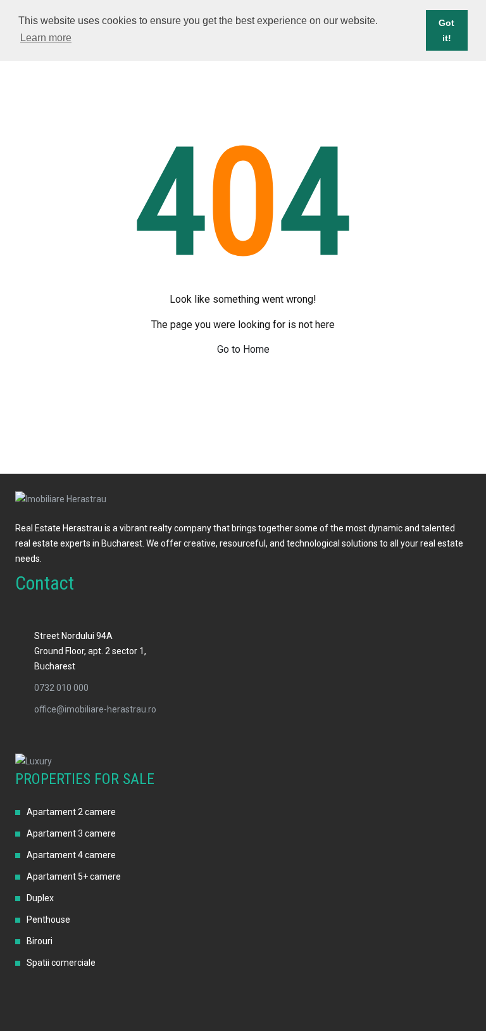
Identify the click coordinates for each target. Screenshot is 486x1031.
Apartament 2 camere (71, 812)
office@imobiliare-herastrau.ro (95, 709)
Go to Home (243, 349)
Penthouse (48, 919)
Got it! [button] (446, 30)
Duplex (40, 898)
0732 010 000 (61, 688)
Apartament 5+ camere (74, 876)
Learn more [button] (46, 37)
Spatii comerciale (61, 963)
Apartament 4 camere (71, 855)
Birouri (40, 941)
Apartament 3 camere (71, 833)
